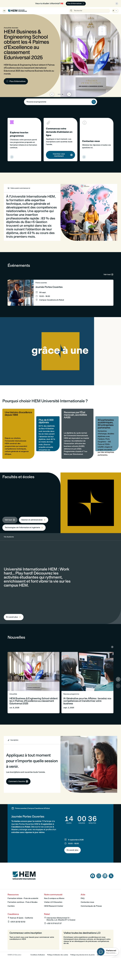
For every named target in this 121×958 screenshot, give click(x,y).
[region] (60, 351)
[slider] (32, 377)
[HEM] (17, 10)
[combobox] (60, 101)
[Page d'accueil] (24, 884)
